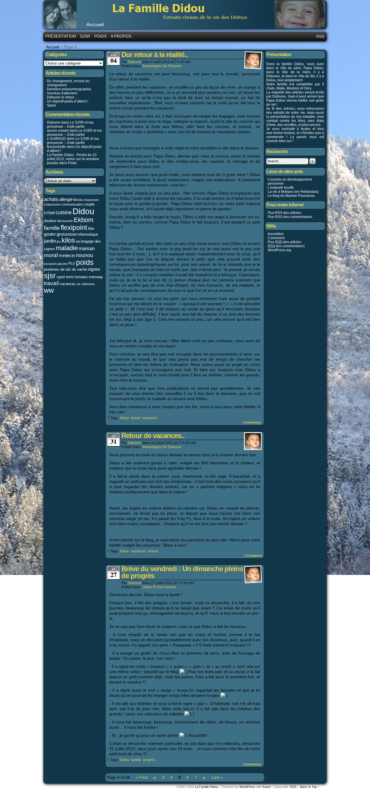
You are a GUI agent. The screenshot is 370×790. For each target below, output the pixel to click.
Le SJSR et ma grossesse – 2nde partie (70, 124)
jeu (59, 241)
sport (61, 277)
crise (49, 212)
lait (78, 241)
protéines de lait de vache (65, 269)
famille (52, 228)
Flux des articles (284, 242)
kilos (68, 240)
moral (51, 255)
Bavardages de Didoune (162, 66)
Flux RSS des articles (284, 213)
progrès (149, 760)
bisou (77, 199)
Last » (217, 777)
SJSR (85, 36)
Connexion (276, 238)
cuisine (64, 212)
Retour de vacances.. (153, 435)
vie (79, 284)
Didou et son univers (159, 587)
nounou (84, 255)
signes (94, 269)
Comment (253, 555)
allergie (66, 199)
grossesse (67, 234)
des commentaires (286, 246)
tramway (96, 277)
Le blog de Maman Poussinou (291, 196)
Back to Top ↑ (309, 787)
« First (141, 777)
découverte (65, 221)
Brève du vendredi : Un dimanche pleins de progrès (182, 572)
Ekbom (83, 219)
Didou (83, 211)
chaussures (52, 204)
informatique (87, 234)
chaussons (91, 199)
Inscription (276, 234)
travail (51, 283)
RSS (320, 36)
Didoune (134, 62)
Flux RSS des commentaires (290, 217)
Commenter (252, 422)
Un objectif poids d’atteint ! (67, 101)
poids (85, 262)
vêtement (88, 284)
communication (72, 204)
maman (87, 248)
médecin (67, 255)
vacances (68, 284)
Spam (51, 105)
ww (49, 290)
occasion (50, 263)
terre (69, 277)
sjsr (50, 276)
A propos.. (122, 36)
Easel (266, 787)
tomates (81, 277)
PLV (71, 263)
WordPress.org (279, 250)
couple (89, 204)
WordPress (247, 787)
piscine (62, 263)
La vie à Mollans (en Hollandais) (293, 192)
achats (51, 199)
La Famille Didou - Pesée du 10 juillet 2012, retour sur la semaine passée (73, 159)
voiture (153, 551)
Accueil (52, 47)
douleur (50, 221)
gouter (50, 234)
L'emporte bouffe (281, 188)
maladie (67, 248)
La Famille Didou (185, 15)
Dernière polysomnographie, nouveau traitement (69, 91)
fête (91, 228)
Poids (100, 36)
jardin (50, 240)
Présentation (60, 36)
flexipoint (74, 227)
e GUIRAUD (56, 139)
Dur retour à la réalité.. (154, 54)
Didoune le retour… (62, 97)
